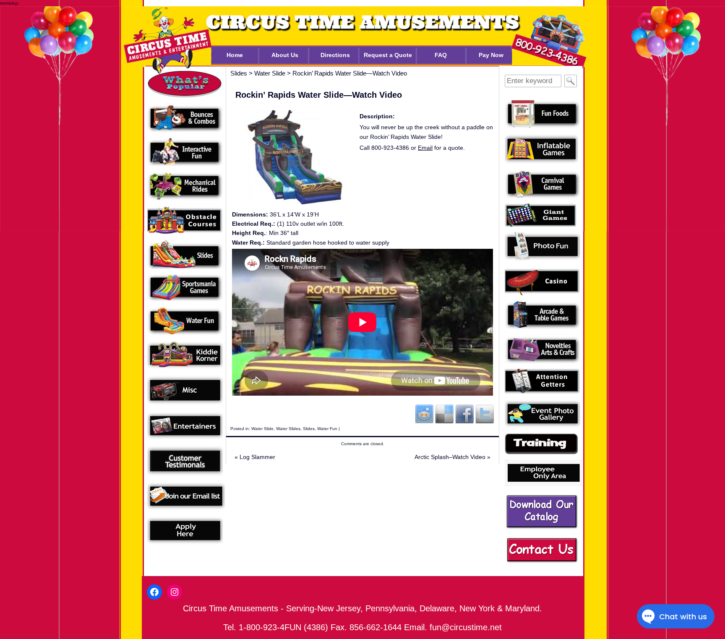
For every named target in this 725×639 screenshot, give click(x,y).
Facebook (464, 414)
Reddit (424, 414)
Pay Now (491, 55)
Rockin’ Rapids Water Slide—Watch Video (349, 73)
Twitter (485, 414)
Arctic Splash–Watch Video (452, 457)
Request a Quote (388, 55)
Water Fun (327, 428)
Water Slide (262, 428)
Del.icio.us (444, 414)
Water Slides (288, 428)
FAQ (441, 55)
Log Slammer (255, 457)
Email (425, 147)
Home (235, 55)
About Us (284, 55)
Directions (335, 55)
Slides (309, 428)
